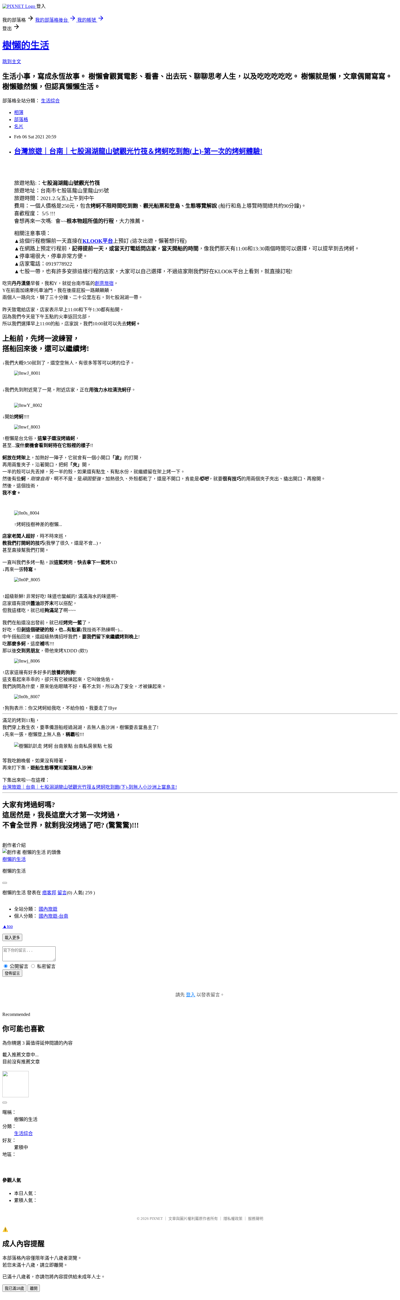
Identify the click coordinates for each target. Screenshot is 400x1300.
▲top (7, 926)
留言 (62, 892)
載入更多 (12, 938)
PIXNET (156, 1218)
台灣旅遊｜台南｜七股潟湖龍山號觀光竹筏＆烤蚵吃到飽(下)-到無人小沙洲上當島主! (89, 787)
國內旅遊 (48, 909)
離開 (33, 1288)
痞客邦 (49, 892)
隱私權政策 (232, 1218)
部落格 (21, 119)
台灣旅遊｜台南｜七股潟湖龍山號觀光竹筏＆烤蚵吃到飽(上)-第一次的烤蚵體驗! (138, 151)
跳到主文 (11, 61)
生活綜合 (50, 100)
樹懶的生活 (25, 45)
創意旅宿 (104, 283)
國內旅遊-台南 (53, 916)
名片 (18, 126)
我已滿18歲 (14, 1288)
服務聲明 (255, 1218)
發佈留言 (12, 973)
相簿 (18, 112)
